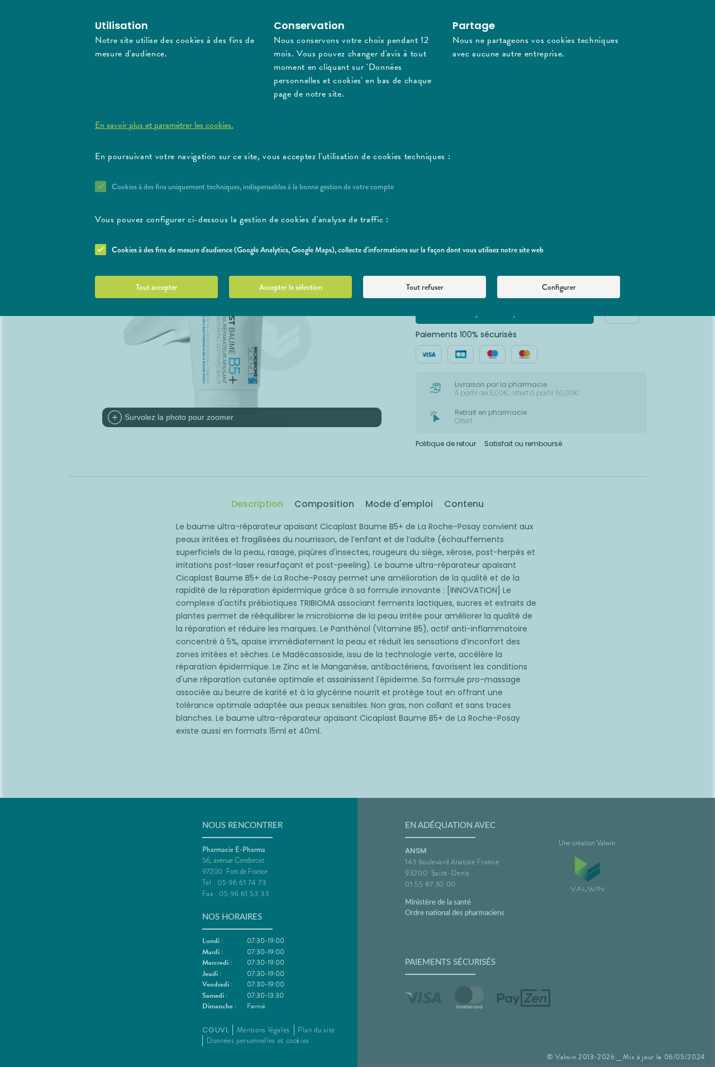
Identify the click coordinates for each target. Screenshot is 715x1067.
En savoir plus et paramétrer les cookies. (164, 125)
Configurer (559, 287)
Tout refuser (425, 287)
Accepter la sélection (290, 287)
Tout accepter (157, 287)
